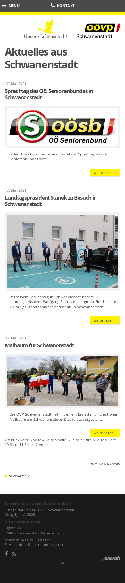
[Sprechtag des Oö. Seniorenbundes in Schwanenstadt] (65, 128)
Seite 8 (89, 439)
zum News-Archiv (105, 463)
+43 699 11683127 (35, 539)
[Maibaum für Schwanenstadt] (65, 382)
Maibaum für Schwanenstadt (39, 345)
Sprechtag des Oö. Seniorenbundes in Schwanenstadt (49, 94)
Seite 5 (51, 439)
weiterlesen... (105, 172)
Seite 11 (16, 444)
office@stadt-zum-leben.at (41, 544)
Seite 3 (26, 439)
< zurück (12, 439)
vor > (43, 444)
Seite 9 (101, 439)
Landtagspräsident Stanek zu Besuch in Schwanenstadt (50, 201)
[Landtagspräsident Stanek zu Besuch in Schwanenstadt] (65, 252)
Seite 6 (64, 439)
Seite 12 (31, 444)
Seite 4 (39, 439)
